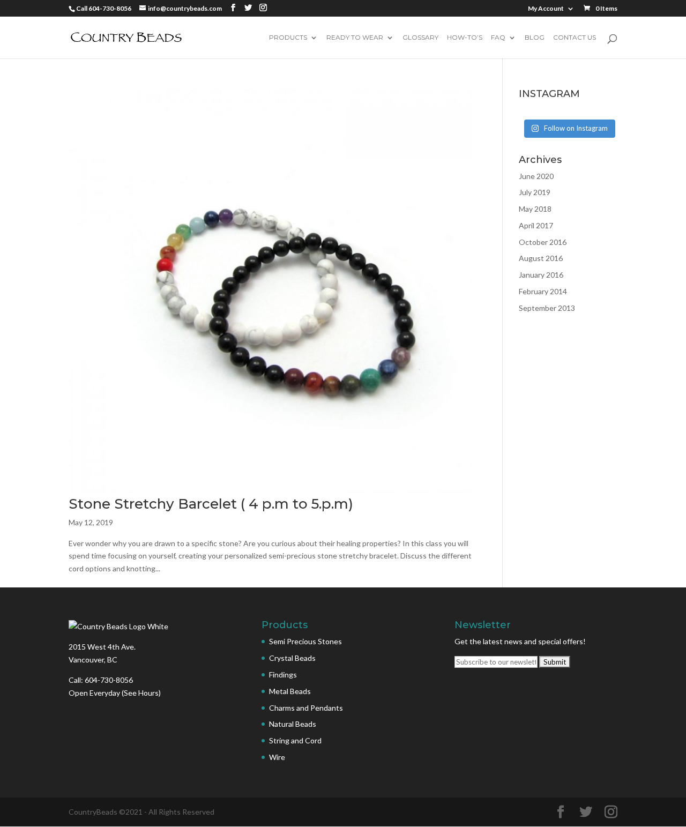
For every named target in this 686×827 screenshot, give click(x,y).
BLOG (535, 37)
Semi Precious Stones (305, 641)
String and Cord (295, 740)
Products (288, 37)
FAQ (498, 37)
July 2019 (534, 192)
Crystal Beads (292, 657)
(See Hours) (141, 692)
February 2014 (543, 291)
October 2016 (542, 242)
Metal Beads (290, 691)
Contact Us (574, 37)
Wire (277, 757)
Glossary (420, 37)
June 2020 (536, 176)
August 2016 (541, 258)
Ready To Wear (354, 37)
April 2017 (536, 225)
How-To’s (464, 37)
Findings (283, 674)
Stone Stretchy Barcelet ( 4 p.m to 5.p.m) (211, 503)
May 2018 (535, 208)
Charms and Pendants (306, 707)
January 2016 (541, 274)
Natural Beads (292, 723)
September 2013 (547, 307)
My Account (546, 8)
